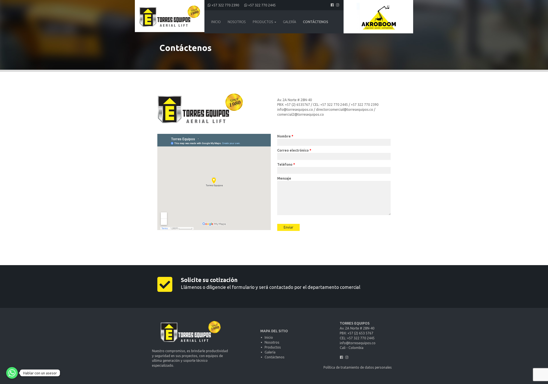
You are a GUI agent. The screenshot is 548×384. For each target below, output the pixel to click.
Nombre (285, 136)
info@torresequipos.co (357, 343)
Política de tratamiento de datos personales (357, 367)
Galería (289, 22)
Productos (263, 22)
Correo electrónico (294, 150)
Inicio (216, 22)
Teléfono (286, 164)
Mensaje (284, 178)
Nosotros (237, 22)
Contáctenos (315, 22)
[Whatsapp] (12, 373)
